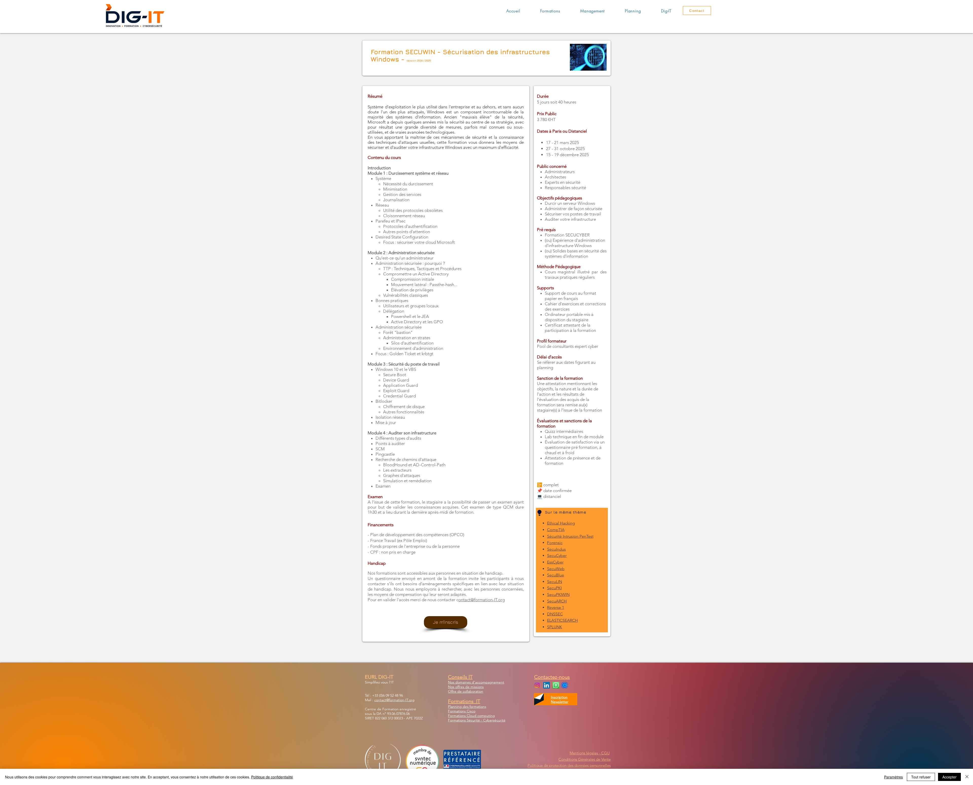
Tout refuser (921, 776)
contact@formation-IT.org (394, 700)
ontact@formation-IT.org (481, 599)
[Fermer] (967, 777)
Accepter (949, 776)
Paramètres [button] (893, 776)
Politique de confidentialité (272, 776)
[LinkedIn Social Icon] (546, 685)
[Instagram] (537, 685)
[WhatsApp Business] (556, 685)
